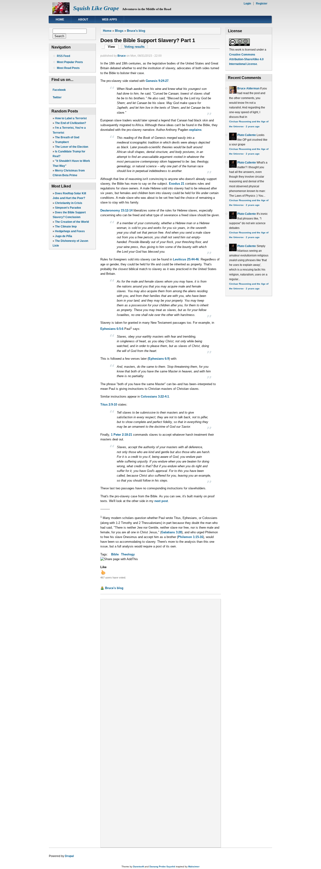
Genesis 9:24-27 (157, 81)
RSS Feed (63, 56)
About (83, 19)
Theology (128, 554)
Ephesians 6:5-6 (111, 329)
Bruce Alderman (248, 88)
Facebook (59, 90)
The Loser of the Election (71, 146)
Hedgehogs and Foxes (70, 231)
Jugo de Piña (63, 236)
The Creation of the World (72, 221)
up (103, 572)
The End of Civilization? (70, 123)
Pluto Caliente (246, 135)
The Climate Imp (66, 226)
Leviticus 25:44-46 (186, 259)
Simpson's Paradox (68, 207)
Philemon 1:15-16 (190, 537)
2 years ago (252, 126)
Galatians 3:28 (171, 532)
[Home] (61, 13)
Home (60, 19)
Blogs (119, 30)
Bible (115, 554)
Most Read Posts (68, 68)
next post (161, 501)
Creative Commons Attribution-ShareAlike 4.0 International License (246, 59)
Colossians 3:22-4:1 (155, 396)
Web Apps (109, 19)
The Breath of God (67, 137)
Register (261, 3)
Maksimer (194, 866)
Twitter (57, 97)
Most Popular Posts (70, 62)
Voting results (134, 46)
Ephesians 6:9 (159, 358)
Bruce (121, 55)
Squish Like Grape (96, 8)
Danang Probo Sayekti (162, 866)
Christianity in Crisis (68, 203)
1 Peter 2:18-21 (121, 434)
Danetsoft (138, 866)
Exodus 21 (176, 183)
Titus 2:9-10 (108, 404)
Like (103, 567)
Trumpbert (62, 142)
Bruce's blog (136, 30)
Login (247, 3)
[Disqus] (160, 661)
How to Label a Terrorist (71, 118)
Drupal (69, 856)
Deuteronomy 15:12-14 (116, 210)
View (113, 46)
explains (195, 130)
